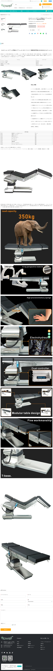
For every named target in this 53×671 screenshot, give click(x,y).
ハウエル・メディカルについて (46, 641)
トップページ (3, 11)
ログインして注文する (32, 27)
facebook (29, 33)
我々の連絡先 (32, 29)
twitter (35, 33)
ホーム (42, 14)
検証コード (3, 623)
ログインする (44, 4)
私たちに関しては (13, 11)
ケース (28, 11)
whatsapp (43, 33)
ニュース (34, 11)
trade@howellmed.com (48, 7)
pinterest (38, 33)
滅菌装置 (29, 643)
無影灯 (18, 643)
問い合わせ (50, 11)
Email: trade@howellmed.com (49, 331)
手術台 (16, 7)
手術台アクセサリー (20, 645)
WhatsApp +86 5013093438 (49, 334)
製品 (21, 11)
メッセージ (3, 610)
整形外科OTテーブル (49, 14)
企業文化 (42, 643)
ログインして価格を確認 (42, 23)
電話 (2, 604)
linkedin (32, 33)
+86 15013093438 (47, 6)
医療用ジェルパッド (31, 645)
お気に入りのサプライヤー (35, 1)
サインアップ (49, 4)
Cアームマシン (29, 7)
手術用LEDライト (22, 7)
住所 (2, 599)
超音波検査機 (19, 647)
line (40, 33)
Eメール (29, 594)
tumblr (46, 33)
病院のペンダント (31, 647)
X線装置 (29, 641)
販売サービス (43, 647)
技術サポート (43, 649)
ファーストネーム (4, 594)
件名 (28, 604)
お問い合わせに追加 (41, 26)
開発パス (42, 645)
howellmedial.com (28, 666)
